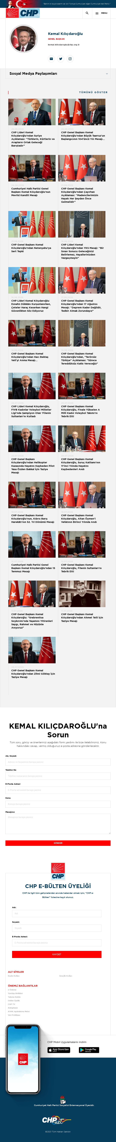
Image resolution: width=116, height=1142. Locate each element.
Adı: (14, 907)
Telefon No (10, 770)
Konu (8, 798)
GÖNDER (58, 843)
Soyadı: (16, 922)
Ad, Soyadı (10, 756)
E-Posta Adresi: (20, 937)
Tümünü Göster (93, 92)
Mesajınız (10, 812)
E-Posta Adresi (12, 784)
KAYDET (56, 954)
